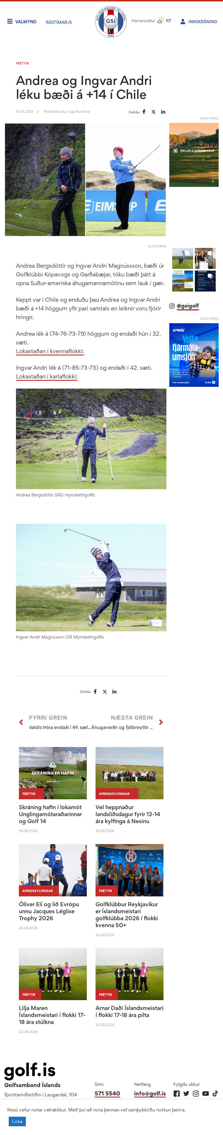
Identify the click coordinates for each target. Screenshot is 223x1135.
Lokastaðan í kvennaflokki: (50, 351)
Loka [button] (17, 1121)
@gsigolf (188, 305)
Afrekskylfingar (114, 794)
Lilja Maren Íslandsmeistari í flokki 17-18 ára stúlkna (52, 1014)
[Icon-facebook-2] (176, 1093)
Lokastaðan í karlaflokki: (47, 376)
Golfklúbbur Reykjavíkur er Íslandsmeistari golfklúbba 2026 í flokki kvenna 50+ (127, 915)
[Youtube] (205, 1093)
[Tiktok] (215, 1093)
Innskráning (202, 21)
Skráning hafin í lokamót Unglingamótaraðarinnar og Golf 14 (50, 814)
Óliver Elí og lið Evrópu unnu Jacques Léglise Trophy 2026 (49, 911)
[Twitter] (186, 1093)
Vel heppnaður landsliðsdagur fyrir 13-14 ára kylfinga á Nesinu (128, 814)
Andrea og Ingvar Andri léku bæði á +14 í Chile (84, 87)
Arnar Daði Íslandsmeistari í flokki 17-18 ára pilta (129, 1011)
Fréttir (22, 63)
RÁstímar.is (59, 22)
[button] (182, 258)
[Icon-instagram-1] (196, 1093)
